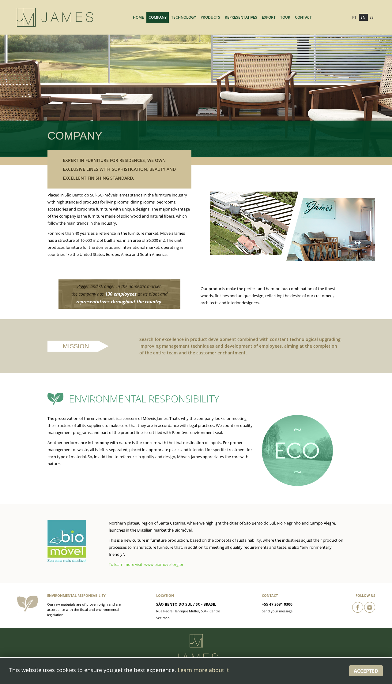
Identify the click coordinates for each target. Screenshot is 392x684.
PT (354, 17)
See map (163, 617)
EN (363, 17)
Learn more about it (203, 670)
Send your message (277, 611)
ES (371, 17)
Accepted (366, 670)
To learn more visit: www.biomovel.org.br (146, 564)
